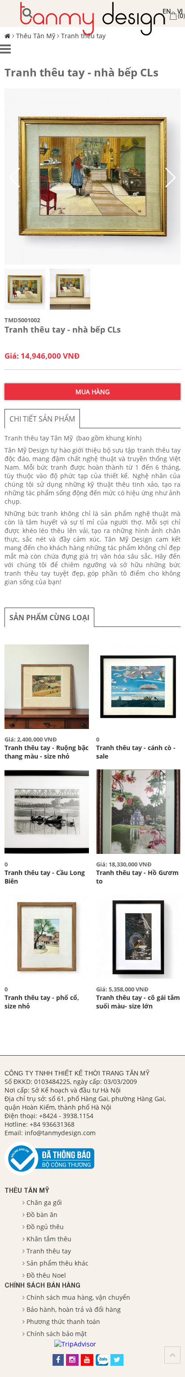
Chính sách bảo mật (56, 1333)
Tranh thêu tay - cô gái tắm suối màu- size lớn (138, 1001)
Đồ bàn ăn (41, 1214)
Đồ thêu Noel (46, 1275)
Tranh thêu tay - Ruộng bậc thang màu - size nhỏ (46, 751)
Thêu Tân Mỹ (26, 1190)
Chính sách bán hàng (42, 1285)
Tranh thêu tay (48, 1251)
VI (180, 11)
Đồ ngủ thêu (45, 1226)
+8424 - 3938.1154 (66, 1115)
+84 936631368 (52, 1124)
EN (167, 11)
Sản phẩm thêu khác (57, 1263)
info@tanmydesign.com (60, 1132)
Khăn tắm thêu (48, 1239)
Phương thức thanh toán (63, 1321)
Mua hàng (92, 391)
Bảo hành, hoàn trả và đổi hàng (73, 1309)
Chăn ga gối (44, 1202)
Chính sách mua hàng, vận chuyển (78, 1297)
